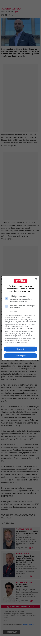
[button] (20, 311)
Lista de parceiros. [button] (27, 328)
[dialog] (20, 318)
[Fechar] (36, 278)
